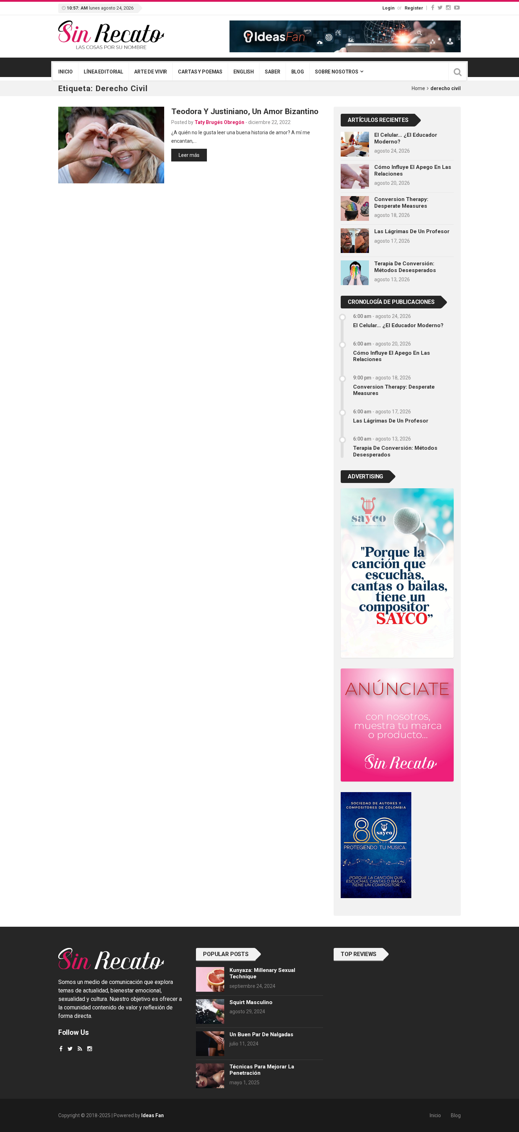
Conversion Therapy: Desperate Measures (401, 202)
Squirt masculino (251, 1002)
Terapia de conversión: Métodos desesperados (405, 266)
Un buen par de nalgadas (261, 1034)
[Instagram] (448, 7)
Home (418, 88)
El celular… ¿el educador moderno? (398, 325)
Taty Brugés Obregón (219, 122)
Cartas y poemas (200, 72)
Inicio (65, 72)
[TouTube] (457, 7)
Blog (297, 72)
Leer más (189, 155)
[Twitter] (440, 7)
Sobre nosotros (336, 72)
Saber (272, 72)
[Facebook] (432, 7)
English (243, 72)
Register (414, 8)
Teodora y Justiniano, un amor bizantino (244, 111)
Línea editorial (103, 72)
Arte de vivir (150, 72)
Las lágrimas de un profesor (411, 231)
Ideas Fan (152, 1115)
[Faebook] (61, 1048)
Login (388, 8)
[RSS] (80, 1048)
